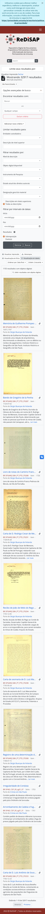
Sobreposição (11, 236)
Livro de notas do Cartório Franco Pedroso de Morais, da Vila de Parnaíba (20, 472)
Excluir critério (22, 116)
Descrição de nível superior (14, 142)
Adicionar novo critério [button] (13, 124)
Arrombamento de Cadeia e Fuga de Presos (20, 807)
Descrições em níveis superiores (18, 201)
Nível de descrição (10, 156)
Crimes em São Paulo (18, 792)
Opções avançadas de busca (16, 90)
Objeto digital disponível (12, 165)
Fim (4, 222)
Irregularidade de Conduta (15, 786)
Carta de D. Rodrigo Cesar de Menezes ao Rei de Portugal (20, 533)
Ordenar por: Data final (16, 262)
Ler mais (33, 422)
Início (5, 213)
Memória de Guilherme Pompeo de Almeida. (20, 323)
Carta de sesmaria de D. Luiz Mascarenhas (20, 679)
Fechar (20, 74)
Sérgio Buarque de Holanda (21, 332)
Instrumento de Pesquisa (13, 174)
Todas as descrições (13, 204)
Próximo (27, 904)
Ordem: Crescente (35, 262)
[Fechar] (42, 3)
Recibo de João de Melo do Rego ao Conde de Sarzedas (20, 608)
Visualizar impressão (11, 254)
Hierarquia (28, 254)
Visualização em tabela (31, 258)
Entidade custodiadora (12, 134)
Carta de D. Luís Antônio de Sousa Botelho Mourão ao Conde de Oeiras (20, 872)
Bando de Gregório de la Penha (18, 397)
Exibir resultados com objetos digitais (27, 272)
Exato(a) (9, 239)
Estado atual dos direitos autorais (16, 183)
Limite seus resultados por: (22, 68)
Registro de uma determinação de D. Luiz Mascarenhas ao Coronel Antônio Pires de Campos (20, 754)
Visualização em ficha (11, 258)
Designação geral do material (14, 192)
